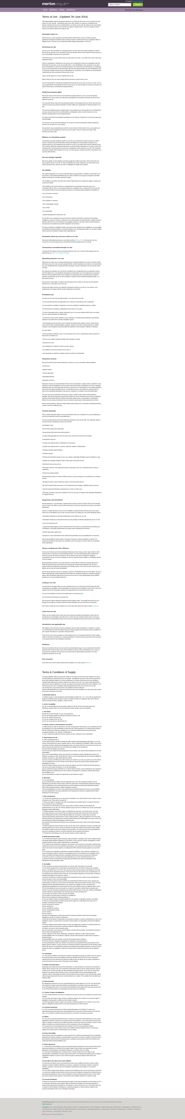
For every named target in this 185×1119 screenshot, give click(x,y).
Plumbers (137, 1109)
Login (134, 1)
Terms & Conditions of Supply (60, 253)
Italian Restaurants (71, 1109)
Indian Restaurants (58, 1109)
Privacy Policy (80, 240)
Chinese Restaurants (107, 1107)
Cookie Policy (74, 1102)
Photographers (121, 1109)
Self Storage (57, 1111)
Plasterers (130, 1109)
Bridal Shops (68, 1107)
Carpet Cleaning (84, 1107)
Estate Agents (126, 1107)
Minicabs (113, 1109)
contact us (96, 606)
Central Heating (95, 1107)
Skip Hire (65, 1111)
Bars (51, 1107)
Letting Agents (105, 1109)
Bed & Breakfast (58, 1107)
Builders (75, 1107)
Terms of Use (99, 1102)
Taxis (70, 1111)
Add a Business (47, 1104)
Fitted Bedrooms (136, 1107)
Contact (57, 1102)
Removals (49, 1111)
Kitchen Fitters (82, 1109)
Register (140, 1)
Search (137, 4)
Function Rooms (47, 1109)
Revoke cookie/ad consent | (87, 1102)
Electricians (117, 1107)
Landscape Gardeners (93, 1109)
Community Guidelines (110, 1102)
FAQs (119, 1102)
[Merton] (55, 5)
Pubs (44, 1111)
